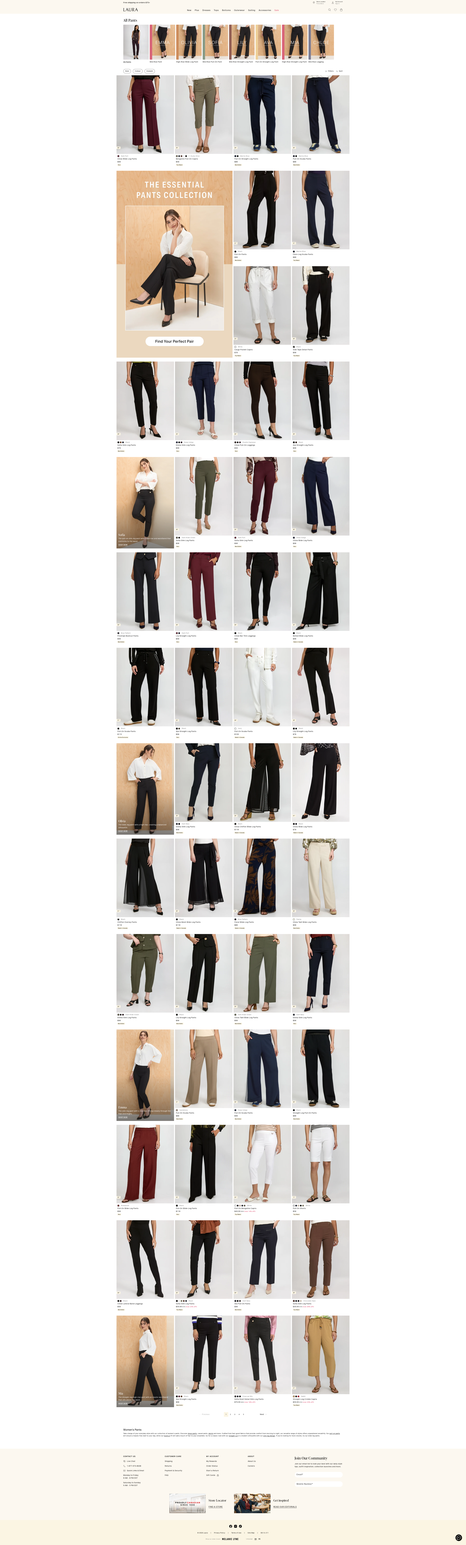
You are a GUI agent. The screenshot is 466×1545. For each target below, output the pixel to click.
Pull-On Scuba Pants (302, 159)
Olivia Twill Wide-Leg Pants (305, 922)
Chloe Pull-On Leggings (244, 445)
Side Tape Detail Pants (303, 350)
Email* (300, 1475)
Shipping (168, 1461)
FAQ (166, 1475)
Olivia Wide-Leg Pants (127, 159)
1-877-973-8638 (134, 1466)
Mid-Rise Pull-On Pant (212, 62)
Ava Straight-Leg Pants (303, 445)
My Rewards (211, 1461)
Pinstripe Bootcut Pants (127, 636)
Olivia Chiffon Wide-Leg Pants (247, 827)
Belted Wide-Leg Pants (303, 636)
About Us (252, 1461)
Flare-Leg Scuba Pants (303, 254)
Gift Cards (210, 1475)
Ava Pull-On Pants (242, 1304)
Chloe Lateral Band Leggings (130, 1304)
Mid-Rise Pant (156, 62)
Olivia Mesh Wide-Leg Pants (188, 922)
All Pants (127, 62)
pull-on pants (335, 1433)
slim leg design (269, 1436)
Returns (168, 1466)
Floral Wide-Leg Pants (244, 922)
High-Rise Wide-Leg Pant (187, 62)
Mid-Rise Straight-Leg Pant (241, 62)
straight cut (233, 1436)
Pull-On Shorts (299, 1208)
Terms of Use (236, 1533)
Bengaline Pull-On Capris (187, 159)
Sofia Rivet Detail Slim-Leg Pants (249, 1399)
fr (259, 1539)
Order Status (212, 1466)
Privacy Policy (219, 1533)
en (256, 1539)
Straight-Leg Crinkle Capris (305, 1399)
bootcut (167, 1436)
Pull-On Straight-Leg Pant (267, 62)
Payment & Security (173, 1471)
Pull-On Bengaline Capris (245, 1208)
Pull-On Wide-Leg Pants (127, 1208)
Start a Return (212, 1471)
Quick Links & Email (135, 1471)
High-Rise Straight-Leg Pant (294, 62)
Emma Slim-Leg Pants (185, 445)
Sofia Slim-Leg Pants (126, 445)
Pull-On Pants (240, 254)
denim (210, 1433)
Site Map (251, 1533)
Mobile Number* (305, 1484)
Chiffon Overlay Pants (127, 922)
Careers (251, 1466)
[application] (459, 1538)
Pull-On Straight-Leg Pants (246, 159)
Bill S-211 (265, 1533)
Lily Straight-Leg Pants (186, 636)
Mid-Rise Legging (316, 62)
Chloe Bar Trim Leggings (245, 636)
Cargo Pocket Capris (243, 350)
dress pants (192, 1433)
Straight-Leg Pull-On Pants (305, 1113)
